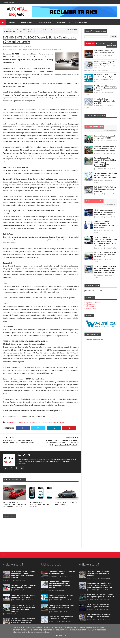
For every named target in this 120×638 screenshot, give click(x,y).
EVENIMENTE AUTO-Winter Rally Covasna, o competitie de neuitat (105, 189)
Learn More (57, 635)
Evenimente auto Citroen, (35, 49)
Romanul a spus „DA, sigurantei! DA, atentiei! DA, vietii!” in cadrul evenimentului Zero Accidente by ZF (105, 162)
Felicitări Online (90, 309)
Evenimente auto (56, 30)
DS (24, 30)
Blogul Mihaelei (90, 305)
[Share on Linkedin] (54, 428)
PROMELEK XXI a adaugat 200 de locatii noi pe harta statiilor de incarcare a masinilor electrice (23, 608)
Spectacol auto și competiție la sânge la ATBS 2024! (105, 137)
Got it (66, 635)
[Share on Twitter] (38, 428)
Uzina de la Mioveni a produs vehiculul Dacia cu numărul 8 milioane (98, 574)
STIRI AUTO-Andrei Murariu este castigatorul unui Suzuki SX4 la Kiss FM (105, 255)
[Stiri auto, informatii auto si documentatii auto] (16, 11)
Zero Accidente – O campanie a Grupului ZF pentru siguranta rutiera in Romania (105, 175)
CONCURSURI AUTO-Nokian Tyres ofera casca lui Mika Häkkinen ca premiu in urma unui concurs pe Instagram (105, 269)
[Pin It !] (69, 428)
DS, (19, 49)
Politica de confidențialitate (94, 340)
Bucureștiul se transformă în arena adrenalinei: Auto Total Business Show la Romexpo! (105, 149)
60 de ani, (8, 49)
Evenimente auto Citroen (42, 30)
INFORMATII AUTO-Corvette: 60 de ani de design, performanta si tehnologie (14, 504)
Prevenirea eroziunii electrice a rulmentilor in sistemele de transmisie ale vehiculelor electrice (23, 622)
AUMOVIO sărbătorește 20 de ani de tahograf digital (105, 76)
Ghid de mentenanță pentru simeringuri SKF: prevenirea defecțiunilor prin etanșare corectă (105, 65)
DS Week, (23, 49)
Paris (65, 30)
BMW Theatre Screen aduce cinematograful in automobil (98, 606)
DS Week (29, 30)
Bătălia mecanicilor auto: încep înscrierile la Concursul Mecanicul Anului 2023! (105, 212)
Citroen (19, 30)
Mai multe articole (109, 130)
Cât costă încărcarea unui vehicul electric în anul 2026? (105, 52)
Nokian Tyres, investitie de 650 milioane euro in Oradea (23, 596)
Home (6, 30)
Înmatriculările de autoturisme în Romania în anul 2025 (104, 101)
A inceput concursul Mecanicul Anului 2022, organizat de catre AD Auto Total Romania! (105, 225)
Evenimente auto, (51, 49)
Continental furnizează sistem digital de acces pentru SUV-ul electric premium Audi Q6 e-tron (99, 585)
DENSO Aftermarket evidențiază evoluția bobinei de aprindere (99, 616)
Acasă (6, 2)
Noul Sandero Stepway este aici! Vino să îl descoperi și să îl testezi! (105, 88)
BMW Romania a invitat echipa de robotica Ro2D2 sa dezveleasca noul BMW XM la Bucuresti (23, 575)
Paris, (59, 49)
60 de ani (12, 30)
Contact (11, 2)
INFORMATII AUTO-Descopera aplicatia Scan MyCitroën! (39, 504)
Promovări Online (90, 307)
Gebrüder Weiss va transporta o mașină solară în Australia (23, 586)
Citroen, (14, 49)
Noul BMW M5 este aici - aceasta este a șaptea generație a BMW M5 (100, 596)
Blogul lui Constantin (92, 303)
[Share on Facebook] (23, 428)
